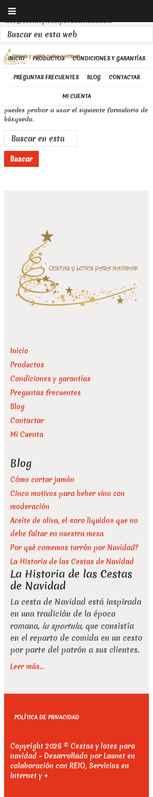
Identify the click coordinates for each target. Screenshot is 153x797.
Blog (17, 406)
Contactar (27, 420)
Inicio (19, 350)
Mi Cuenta (26, 434)
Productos (27, 364)
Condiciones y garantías (50, 378)
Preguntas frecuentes (45, 392)
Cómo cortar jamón (42, 479)
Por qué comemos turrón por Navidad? (74, 547)
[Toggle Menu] (12, 11)
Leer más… (27, 666)
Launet (114, 756)
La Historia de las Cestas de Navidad (72, 561)
